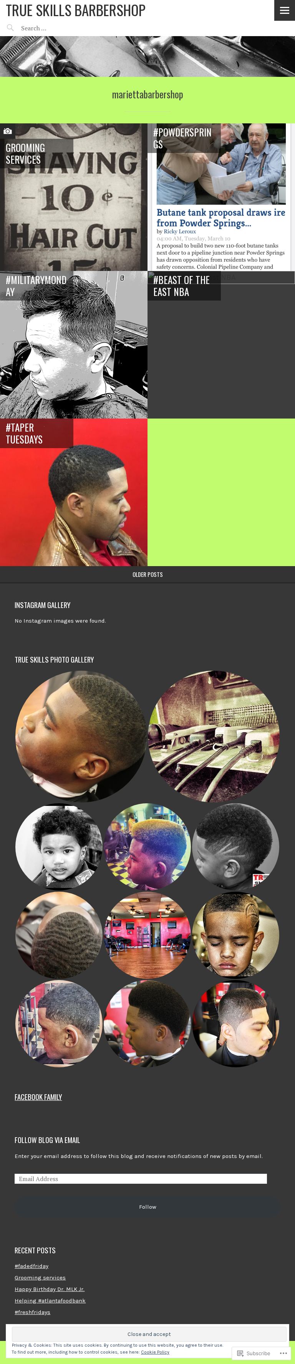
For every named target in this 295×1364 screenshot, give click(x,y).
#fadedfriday (31, 1266)
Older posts (148, 574)
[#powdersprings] (221, 197)
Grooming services (25, 153)
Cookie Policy (155, 1352)
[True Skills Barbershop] (147, 56)
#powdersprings (182, 138)
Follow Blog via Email (47, 1140)
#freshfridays (32, 1312)
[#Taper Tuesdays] (74, 492)
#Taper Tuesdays (24, 433)
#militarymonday (36, 285)
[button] (81, 736)
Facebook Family (38, 1097)
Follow (147, 1206)
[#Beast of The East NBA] (221, 345)
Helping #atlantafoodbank (50, 1300)
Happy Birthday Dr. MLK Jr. (50, 1289)
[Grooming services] (74, 197)
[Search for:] (53, 28)
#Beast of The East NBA (181, 285)
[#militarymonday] (74, 345)
